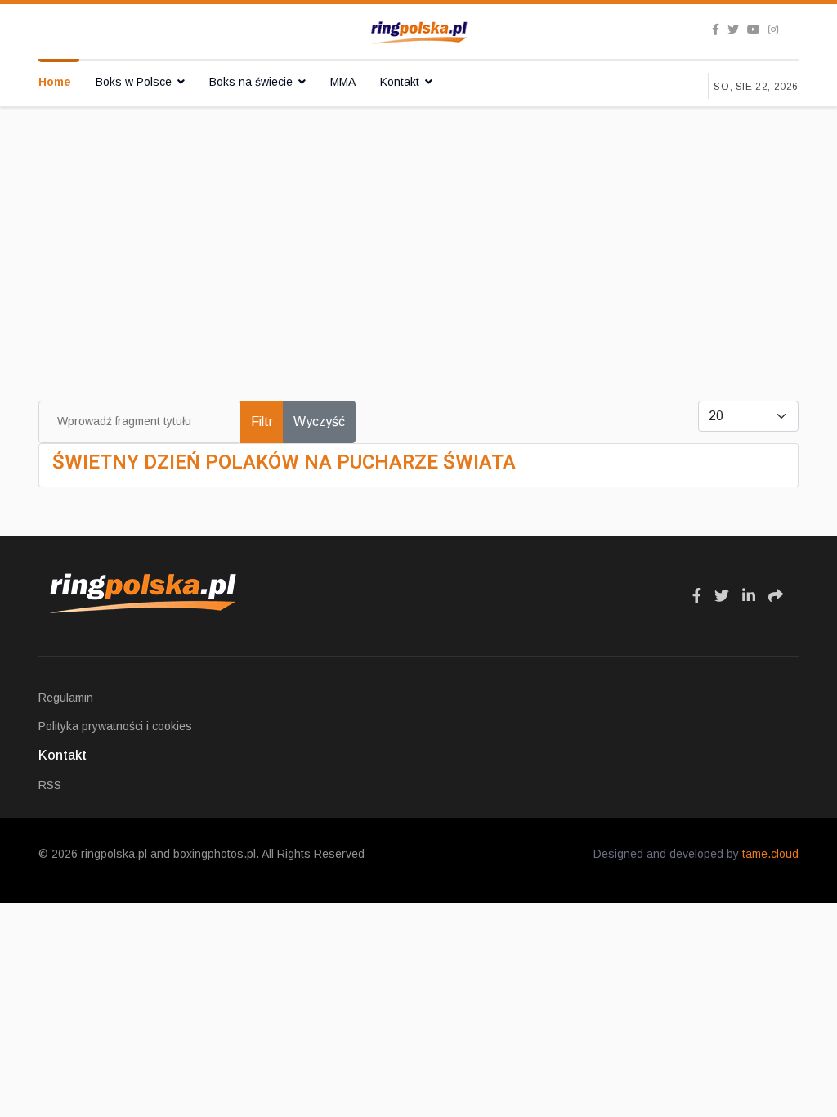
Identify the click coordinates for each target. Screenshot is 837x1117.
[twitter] (733, 29)
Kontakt (399, 81)
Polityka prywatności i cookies (115, 726)
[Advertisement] (418, 228)
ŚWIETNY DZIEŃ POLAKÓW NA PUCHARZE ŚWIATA (284, 462)
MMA (343, 81)
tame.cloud (770, 853)
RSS (49, 785)
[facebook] (715, 29)
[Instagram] (773, 29)
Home (54, 81)
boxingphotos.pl (214, 853)
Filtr (262, 421)
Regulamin (65, 697)
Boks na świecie (251, 81)
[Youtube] (753, 29)
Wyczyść (319, 421)
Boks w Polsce (134, 81)
